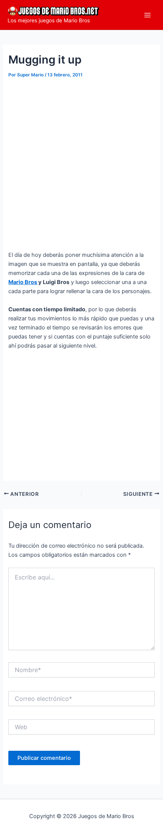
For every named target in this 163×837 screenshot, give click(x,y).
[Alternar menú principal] (147, 15)
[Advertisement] (81, 165)
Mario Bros (22, 282)
